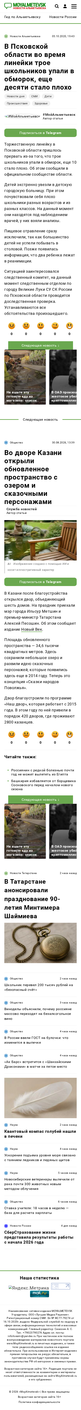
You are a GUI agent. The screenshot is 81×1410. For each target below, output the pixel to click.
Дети (48, 96)
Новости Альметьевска (25, 36)
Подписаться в (40, 133)
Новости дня (15, 96)
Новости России (20, 1225)
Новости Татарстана (23, 873)
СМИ (34, 96)
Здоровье (41, 103)
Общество (16, 442)
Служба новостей (21, 509)
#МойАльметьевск (59, 115)
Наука (14, 1124)
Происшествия (17, 103)
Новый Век (31, 629)
